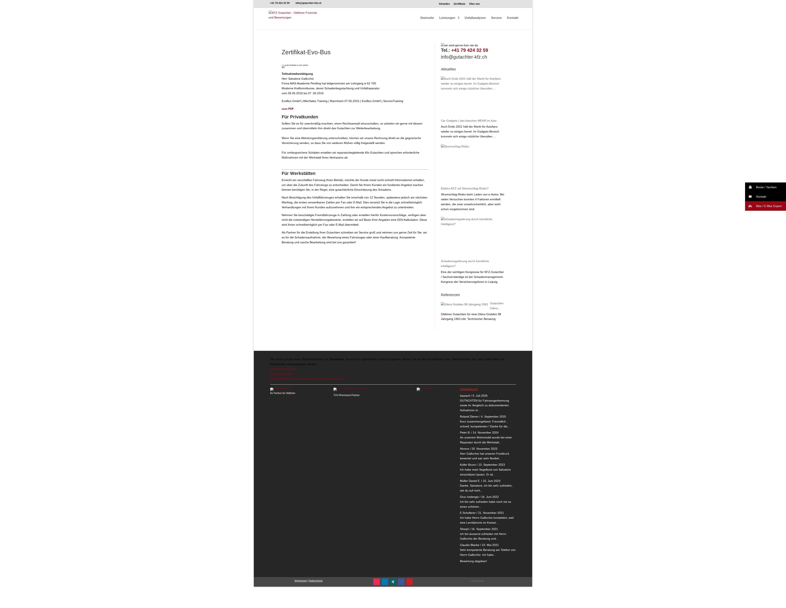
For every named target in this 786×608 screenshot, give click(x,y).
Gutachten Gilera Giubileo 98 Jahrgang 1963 (497, 306)
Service (496, 17)
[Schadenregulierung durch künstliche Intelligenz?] (471, 237)
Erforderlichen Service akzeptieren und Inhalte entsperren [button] (307, 378)
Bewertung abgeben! (473, 561)
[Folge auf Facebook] (401, 582)
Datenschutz (316, 580)
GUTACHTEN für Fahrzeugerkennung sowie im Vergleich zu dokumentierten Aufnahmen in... (484, 405)
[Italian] (506, 5)
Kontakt (512, 17)
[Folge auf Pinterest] (409, 582)
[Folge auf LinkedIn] (385, 582)
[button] (765, 187)
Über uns (474, 4)
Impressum (301, 580)
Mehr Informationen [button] (283, 369)
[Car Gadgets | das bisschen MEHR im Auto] (471, 96)
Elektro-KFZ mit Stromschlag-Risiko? (465, 188)
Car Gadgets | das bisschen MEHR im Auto (469, 120)
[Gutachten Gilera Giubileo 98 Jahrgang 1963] (464, 304)
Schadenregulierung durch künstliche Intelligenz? (465, 263)
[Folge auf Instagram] (376, 582)
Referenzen (450, 295)
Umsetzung (477, 580)
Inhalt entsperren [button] (281, 373)
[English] (496, 5)
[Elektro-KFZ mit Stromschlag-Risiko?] (471, 164)
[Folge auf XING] (393, 582)
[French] (515, 5)
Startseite (427, 17)
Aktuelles (444, 4)
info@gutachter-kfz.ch (464, 57)
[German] (486, 5)
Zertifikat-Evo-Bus (306, 52)
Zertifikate (459, 4)
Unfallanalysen (475, 17)
